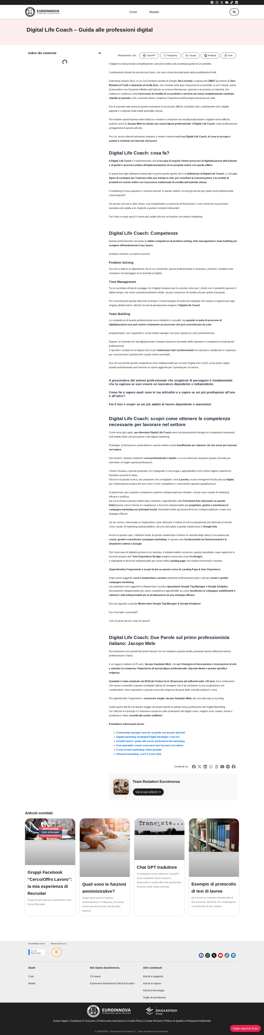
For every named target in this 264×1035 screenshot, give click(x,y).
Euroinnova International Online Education (112, 983)
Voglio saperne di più (245, 1028)
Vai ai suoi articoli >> (148, 792)
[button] (234, 11)
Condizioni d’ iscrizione (82, 1021)
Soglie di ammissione (154, 997)
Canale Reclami (154, 1021)
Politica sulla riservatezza (111, 1021)
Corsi (133, 12)
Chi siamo (95, 976)
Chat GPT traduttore (157, 867)
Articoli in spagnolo (153, 976)
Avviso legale (60, 1021)
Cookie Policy (135, 1021)
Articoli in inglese (152, 983)
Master (154, 12)
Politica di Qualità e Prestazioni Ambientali (187, 1021)
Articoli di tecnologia (153, 990)
